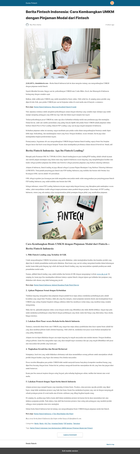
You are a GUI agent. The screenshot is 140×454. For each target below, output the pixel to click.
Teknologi (76, 423)
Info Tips (47, 423)
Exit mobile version (70, 451)
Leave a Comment (70, 435)
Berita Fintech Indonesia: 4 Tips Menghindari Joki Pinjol (53, 413)
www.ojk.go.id (102, 274)
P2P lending (68, 423)
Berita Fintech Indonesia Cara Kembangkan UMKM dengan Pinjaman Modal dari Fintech (61, 428)
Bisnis (41, 423)
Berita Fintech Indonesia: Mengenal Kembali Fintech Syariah (55, 107)
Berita (36, 423)
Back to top (110, 444)
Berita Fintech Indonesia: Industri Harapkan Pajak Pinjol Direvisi (56, 285)
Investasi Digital (57, 423)
